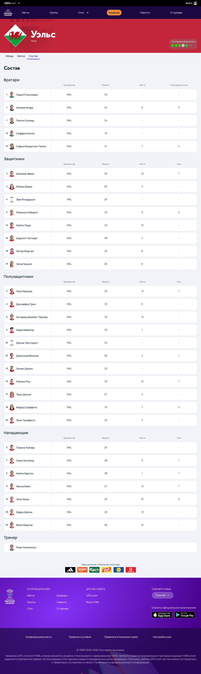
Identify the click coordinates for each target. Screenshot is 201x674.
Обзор (10, 56)
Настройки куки (162, 637)
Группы (31, 602)
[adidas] (70, 570)
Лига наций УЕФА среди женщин (8, 12)
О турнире (63, 608)
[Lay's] (106, 570)
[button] (83, 13)
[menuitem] (32, 13)
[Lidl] (119, 570)
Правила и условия (80, 637)
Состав (33, 56)
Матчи (21, 56)
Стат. (30, 608)
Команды (62, 595)
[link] (25, 13)
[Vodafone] (131, 570)
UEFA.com (92, 595)
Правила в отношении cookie (121, 637)
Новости (62, 602)
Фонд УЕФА (92, 602)
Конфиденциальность (39, 637)
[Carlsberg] (94, 570)
